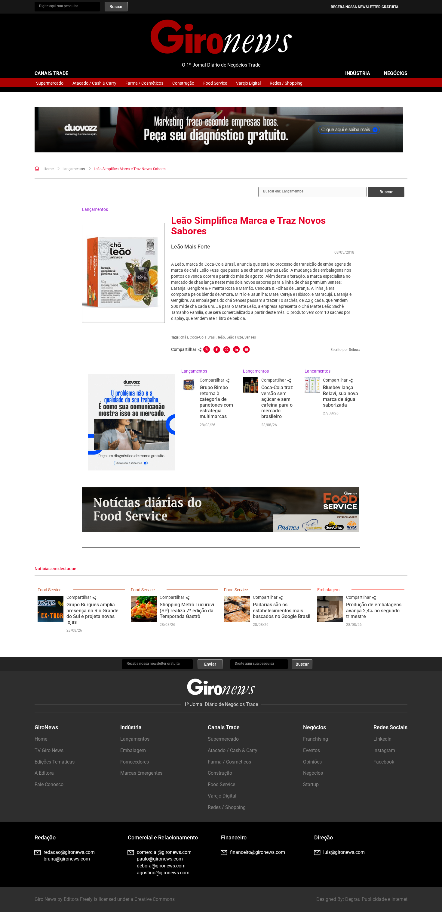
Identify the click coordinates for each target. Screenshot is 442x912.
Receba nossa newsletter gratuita (364, 7)
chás (184, 337)
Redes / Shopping (286, 83)
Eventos (311, 750)
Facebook (383, 762)
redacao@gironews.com (69, 852)
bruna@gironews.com (67, 859)
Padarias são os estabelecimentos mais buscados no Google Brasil (281, 610)
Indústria (357, 73)
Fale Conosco (49, 784)
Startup (311, 784)
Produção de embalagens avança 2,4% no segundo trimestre (373, 610)
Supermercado (49, 83)
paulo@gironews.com (160, 859)
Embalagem (328, 589)
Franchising (315, 739)
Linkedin (382, 739)
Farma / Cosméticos (144, 83)
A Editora (44, 773)
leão (221, 337)
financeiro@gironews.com (257, 852)
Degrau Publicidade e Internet (376, 899)
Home (49, 169)
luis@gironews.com (344, 852)
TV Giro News (49, 750)
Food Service (215, 83)
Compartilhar (212, 380)
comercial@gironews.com (164, 852)
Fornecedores (134, 762)
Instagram (384, 750)
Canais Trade (51, 73)
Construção (183, 83)
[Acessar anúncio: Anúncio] (219, 129)
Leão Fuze (234, 337)
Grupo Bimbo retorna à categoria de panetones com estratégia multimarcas (216, 402)
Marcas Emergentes (141, 773)
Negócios (395, 73)
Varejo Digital (248, 83)
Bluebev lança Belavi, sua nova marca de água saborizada (340, 396)
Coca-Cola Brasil (203, 337)
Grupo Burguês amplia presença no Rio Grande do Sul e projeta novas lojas (92, 613)
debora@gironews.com (161, 866)
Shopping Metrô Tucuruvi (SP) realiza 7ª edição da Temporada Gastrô (187, 610)
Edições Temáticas (55, 762)
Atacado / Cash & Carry (94, 83)
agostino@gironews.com (163, 873)
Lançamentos (74, 169)
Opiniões (312, 762)
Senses (250, 337)
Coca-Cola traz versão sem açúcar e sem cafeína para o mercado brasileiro (277, 402)
